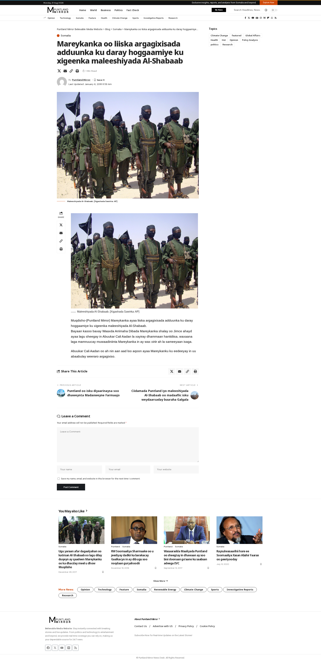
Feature (92, 18)
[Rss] (276, 18)
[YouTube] (253, 18)
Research (173, 18)
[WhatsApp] (272, 18)
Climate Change (119, 18)
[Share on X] (59, 71)
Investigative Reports (154, 18)
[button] (269, 2)
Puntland (115, 546)
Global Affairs (252, 35)
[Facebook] (245, 18)
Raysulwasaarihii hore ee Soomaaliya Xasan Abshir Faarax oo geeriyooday (238, 555)
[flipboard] (268, 18)
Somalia (80, 18)
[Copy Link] (71, 71)
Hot (224, 39)
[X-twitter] (55, 648)
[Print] (77, 71)
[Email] (65, 71)
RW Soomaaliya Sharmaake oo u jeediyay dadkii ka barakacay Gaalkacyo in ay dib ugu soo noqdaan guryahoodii (132, 557)
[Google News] (257, 18)
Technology (65, 18)
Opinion (51, 18)
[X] (249, 18)
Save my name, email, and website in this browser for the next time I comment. (100, 478)
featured (236, 35)
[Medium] (264, 18)
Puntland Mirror (81, 79)
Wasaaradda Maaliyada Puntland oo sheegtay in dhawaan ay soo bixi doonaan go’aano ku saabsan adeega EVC (185, 557)
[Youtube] (62, 648)
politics (215, 44)
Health (104, 18)
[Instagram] (260, 18)
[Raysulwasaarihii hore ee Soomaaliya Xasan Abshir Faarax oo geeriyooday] (239, 530)
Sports (135, 18)
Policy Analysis (250, 39)
